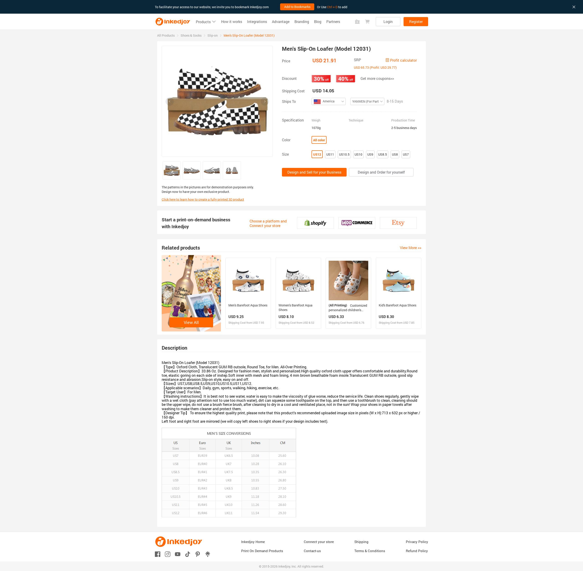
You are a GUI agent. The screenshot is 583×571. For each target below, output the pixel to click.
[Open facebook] (157, 554)
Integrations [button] (257, 22)
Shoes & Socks (191, 35)
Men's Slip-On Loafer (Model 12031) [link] (249, 35)
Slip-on (212, 35)
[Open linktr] (207, 554)
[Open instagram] (167, 554)
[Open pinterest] (197, 554)
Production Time (403, 120)
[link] (166, 35)
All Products (166, 35)
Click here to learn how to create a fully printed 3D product (203, 199)
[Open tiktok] (187, 554)
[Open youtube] (177, 554)
